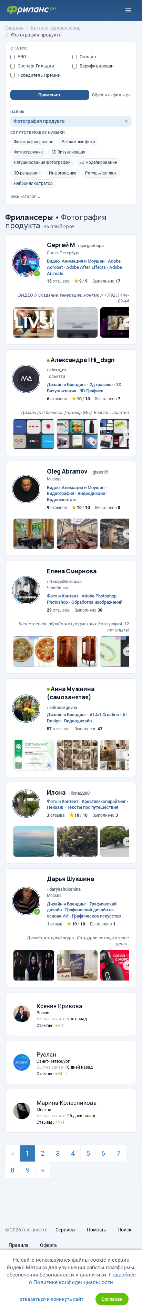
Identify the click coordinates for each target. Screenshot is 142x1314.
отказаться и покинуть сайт (51, 1299)
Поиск (125, 1229)
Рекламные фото (78, 141)
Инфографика (63, 173)
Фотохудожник (28, 152)
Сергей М (61, 245)
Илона (56, 792)
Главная (14, 28)
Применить (49, 94)
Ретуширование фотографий (42, 162)
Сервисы (65, 1229)
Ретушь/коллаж (100, 173)
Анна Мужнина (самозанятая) (70, 693)
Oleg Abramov (67, 471)
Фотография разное (33, 141)
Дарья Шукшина (70, 879)
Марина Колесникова (67, 1102)
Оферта (48, 1245)
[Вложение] (33, 322)
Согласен (112, 1299)
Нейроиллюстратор (33, 183)
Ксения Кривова (59, 1006)
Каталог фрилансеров (56, 28)
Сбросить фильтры (112, 94)
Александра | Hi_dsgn (82, 360)
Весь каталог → (25, 196)
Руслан (46, 1054)
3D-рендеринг (27, 173)
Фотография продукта (36, 35)
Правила (19, 1245)
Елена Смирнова (72, 571)
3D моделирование (98, 162)
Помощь (96, 1229)
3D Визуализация (68, 152)
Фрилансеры (29, 217)
